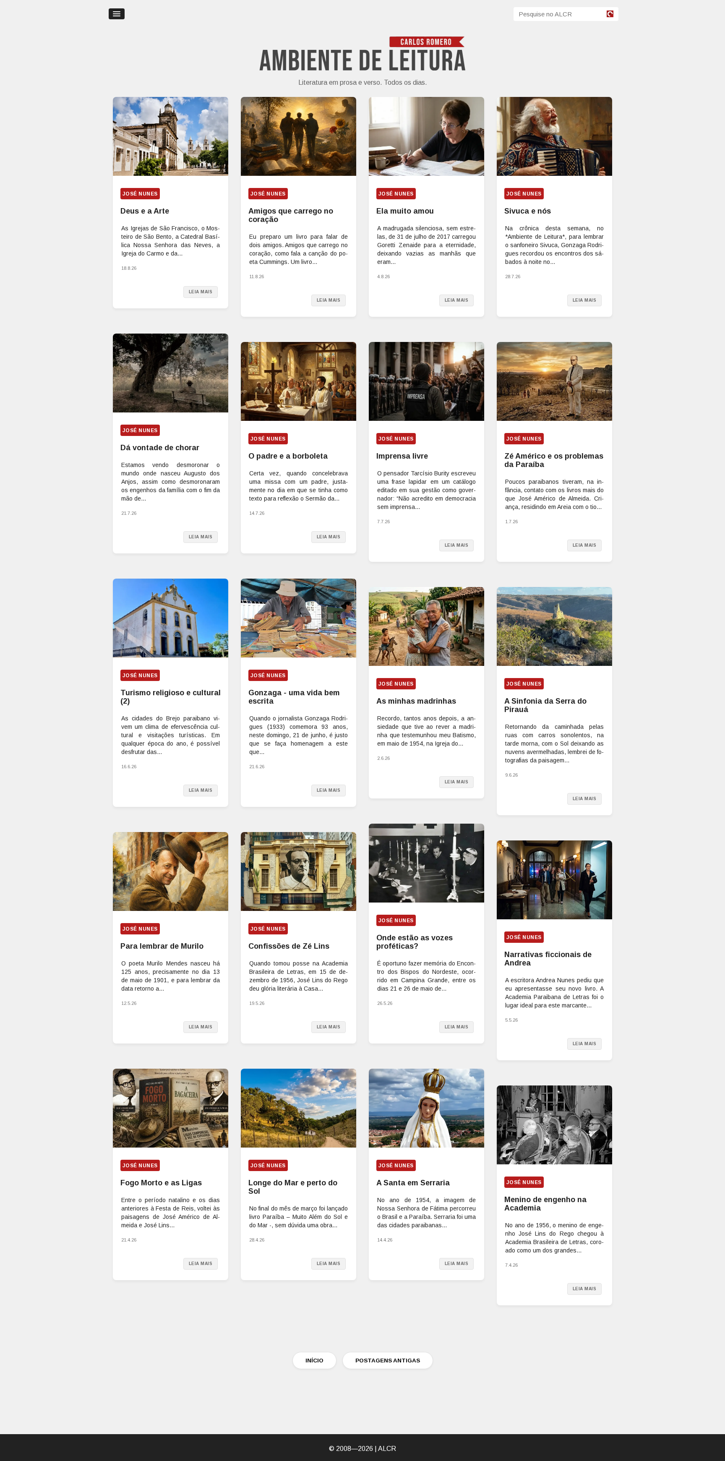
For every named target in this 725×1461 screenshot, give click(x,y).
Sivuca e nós (527, 211)
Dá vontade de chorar (159, 448)
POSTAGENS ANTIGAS (387, 1360)
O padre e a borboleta (288, 456)
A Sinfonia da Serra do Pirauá (545, 705)
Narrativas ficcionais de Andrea (548, 958)
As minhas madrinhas (416, 701)
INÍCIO (314, 1360)
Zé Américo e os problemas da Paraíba (553, 460)
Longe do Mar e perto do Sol (292, 1187)
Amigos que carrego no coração (290, 215)
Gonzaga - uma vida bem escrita (294, 697)
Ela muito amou (405, 211)
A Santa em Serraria (413, 1183)
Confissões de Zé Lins (288, 946)
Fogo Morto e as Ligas (161, 1183)
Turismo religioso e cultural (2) (170, 697)
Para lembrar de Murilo (161, 946)
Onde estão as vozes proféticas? (414, 942)
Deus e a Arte (144, 211)
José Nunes (140, 194)
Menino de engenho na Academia (545, 1203)
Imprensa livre (402, 456)
